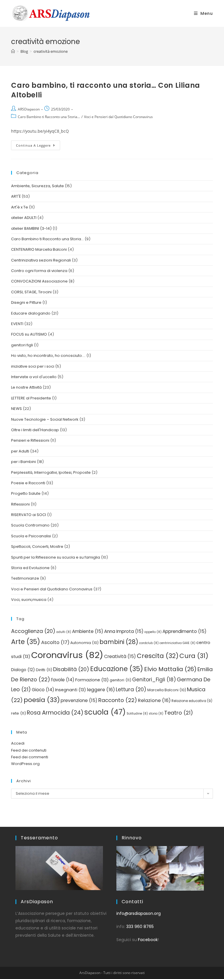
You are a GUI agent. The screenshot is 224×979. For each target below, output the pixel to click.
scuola (105, 712)
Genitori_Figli (154, 679)
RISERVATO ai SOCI (28, 514)
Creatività (120, 656)
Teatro (178, 712)
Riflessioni (20, 504)
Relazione (154, 700)
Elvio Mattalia (170, 669)
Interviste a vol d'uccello (34, 377)
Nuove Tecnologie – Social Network (44, 419)
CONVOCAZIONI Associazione (39, 281)
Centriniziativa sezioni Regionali (41, 260)
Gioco (43, 690)
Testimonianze (25, 578)
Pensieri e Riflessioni (30, 440)
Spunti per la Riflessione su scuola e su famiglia (55, 557)
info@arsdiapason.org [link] (138, 913)
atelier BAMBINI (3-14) (31, 228)
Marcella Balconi (166, 689)
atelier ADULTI (23, 217)
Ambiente (87, 631)
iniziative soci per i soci (32, 366)
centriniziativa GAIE (177, 643)
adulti (63, 632)
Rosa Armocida (55, 713)
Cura (193, 655)
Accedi (17, 743)
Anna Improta (124, 631)
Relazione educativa (192, 701)
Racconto (117, 700)
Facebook (148, 940)
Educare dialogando (30, 313)
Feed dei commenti (29, 757)
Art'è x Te (19, 207)
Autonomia (84, 642)
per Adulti (20, 451)
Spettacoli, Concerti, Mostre (37, 546)
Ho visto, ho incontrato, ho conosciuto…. (48, 355)
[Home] (13, 51)
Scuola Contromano (30, 525)
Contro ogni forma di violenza (39, 270)
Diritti (44, 670)
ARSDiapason (29, 109)
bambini (118, 642)
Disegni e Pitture (26, 302)
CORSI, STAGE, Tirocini (31, 292)
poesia (42, 699)
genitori (120, 680)
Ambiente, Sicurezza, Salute (37, 186)
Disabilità (71, 669)
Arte (25, 641)
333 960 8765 (140, 926)
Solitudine (137, 713)
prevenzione (79, 700)
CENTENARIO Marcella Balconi (39, 249)
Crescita (157, 655)
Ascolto (55, 642)
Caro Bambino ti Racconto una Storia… (47, 239)
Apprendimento (184, 631)
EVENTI (17, 324)
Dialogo (23, 670)
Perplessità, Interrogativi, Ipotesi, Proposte (51, 472)
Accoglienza (33, 631)
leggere (101, 689)
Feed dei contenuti (28, 750)
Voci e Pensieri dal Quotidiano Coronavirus (118, 116)
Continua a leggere (38, 144)
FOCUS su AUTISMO (29, 334)
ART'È (16, 196)
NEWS (16, 408)
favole (62, 680)
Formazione (92, 680)
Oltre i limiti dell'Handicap (35, 430)
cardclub (149, 643)
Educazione (116, 668)
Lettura (131, 689)
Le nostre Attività (26, 387)
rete (18, 713)
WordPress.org (25, 763)
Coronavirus (67, 655)
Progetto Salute (26, 493)
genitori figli (22, 345)
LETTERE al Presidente (31, 398)
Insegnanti (70, 690)
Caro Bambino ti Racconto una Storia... (49, 116)
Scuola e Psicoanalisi (31, 536)
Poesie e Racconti (28, 483)
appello (153, 632)
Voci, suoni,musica (28, 599)
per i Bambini (23, 461)
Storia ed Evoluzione (30, 568)
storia (156, 713)
